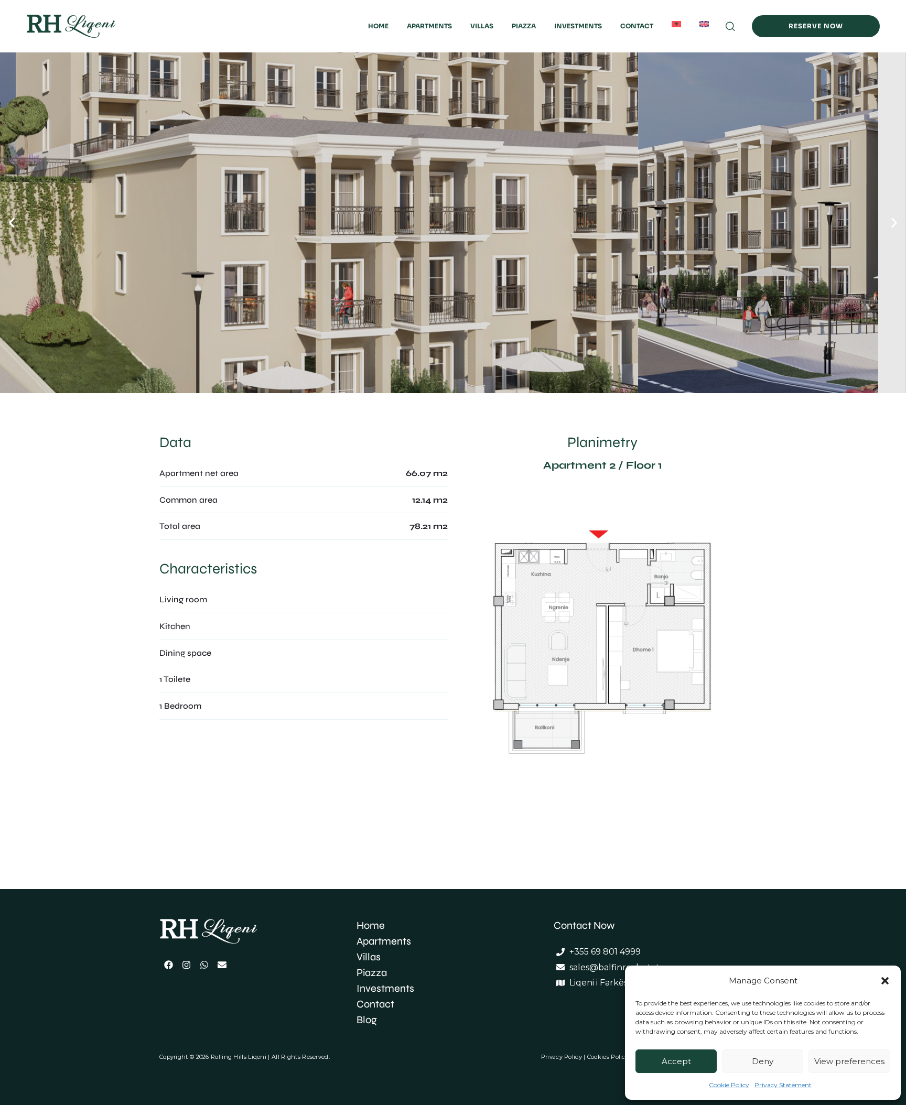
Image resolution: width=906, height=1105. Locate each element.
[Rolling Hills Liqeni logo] (224, 932)
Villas (481, 26)
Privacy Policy (561, 1056)
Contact (636, 26)
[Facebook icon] (168, 964)
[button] (885, 981)
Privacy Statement (783, 1085)
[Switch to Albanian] (676, 24)
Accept (676, 1061)
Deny (762, 1061)
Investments (578, 26)
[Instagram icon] (186, 964)
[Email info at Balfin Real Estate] (222, 964)
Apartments (429, 26)
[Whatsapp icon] (204, 964)
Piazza (524, 26)
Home (378, 26)
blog (367, 1019)
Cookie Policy (729, 1085)
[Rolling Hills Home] (90, 26)
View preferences (849, 1061)
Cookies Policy (609, 1056)
